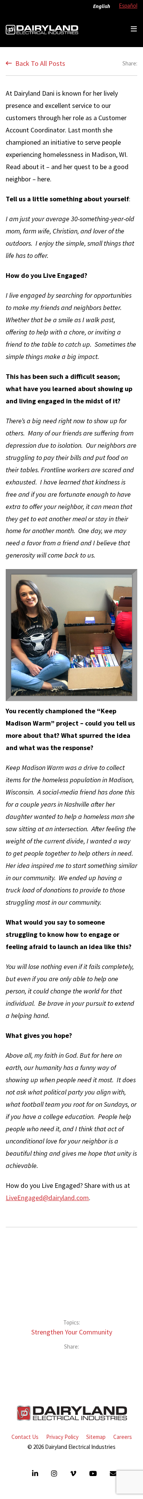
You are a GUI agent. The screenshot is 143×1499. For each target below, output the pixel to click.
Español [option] (128, 6)
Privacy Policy (62, 1436)
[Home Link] (42, 29)
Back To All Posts (39, 63)
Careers (122, 1436)
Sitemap (96, 1436)
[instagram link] (55, 1473)
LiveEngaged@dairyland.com (47, 1197)
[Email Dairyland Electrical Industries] (113, 1473)
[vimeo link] (74, 1473)
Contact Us (25, 1436)
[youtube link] (93, 1473)
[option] (126, 6)
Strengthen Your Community (71, 1332)
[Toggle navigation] (133, 29)
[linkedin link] (36, 1473)
